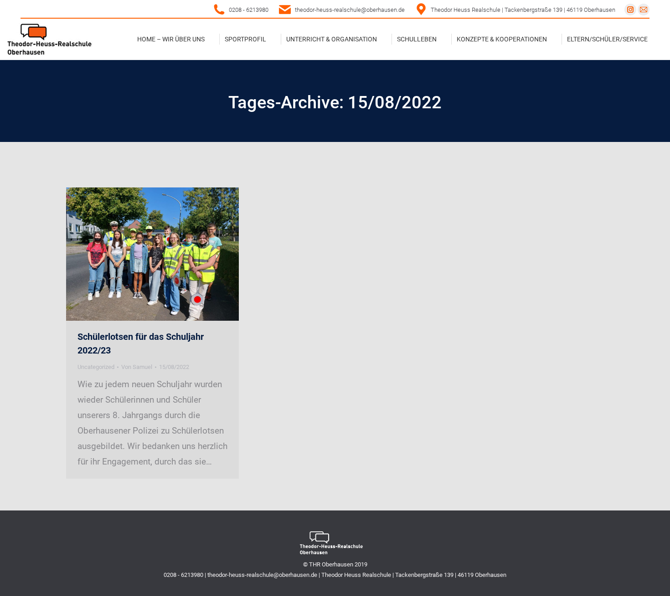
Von (136, 367)
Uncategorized (95, 367)
